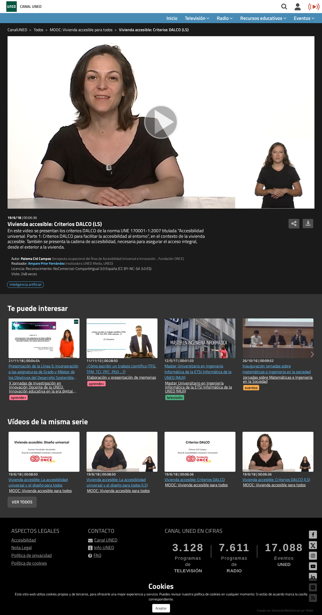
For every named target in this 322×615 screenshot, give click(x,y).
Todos (38, 30)
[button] (312, 354)
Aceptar (161, 608)
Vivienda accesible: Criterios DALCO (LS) (154, 30)
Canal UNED (105, 540)
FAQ (97, 555)
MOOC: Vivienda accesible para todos (81, 30)
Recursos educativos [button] (261, 18)
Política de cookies (29, 563)
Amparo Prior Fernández (46, 263)
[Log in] (298, 7)
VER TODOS (22, 502)
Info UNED (104, 547)
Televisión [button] (195, 18)
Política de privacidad (31, 555)
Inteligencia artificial (25, 284)
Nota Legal (21, 547)
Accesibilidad (23, 540)
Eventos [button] (302, 18)
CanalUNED (17, 30)
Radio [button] (223, 18)
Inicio (172, 18)
